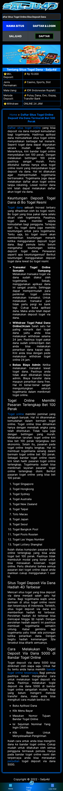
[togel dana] (31, 9)
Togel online (16, 414)
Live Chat (52, 789)
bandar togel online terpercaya (31, 671)
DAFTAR (44, 36)
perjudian (13, 761)
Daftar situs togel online (24, 127)
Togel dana (15, 207)
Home (13, 114)
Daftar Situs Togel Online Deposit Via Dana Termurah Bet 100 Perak (31, 118)
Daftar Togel (29, 788)
